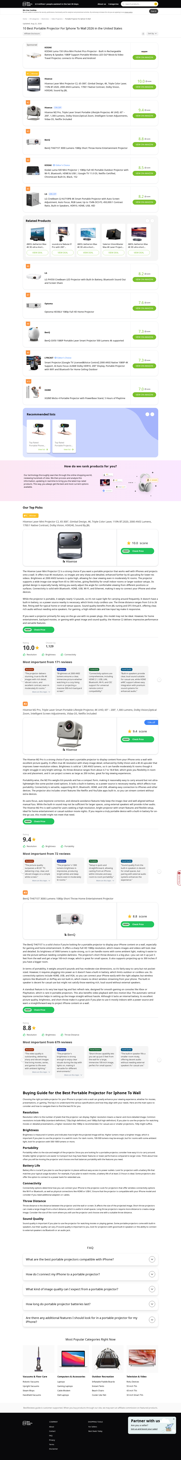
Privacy (52, 1440)
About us (102, 4)
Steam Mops (28, 1390)
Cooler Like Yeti (99, 1395)
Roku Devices (133, 1381)
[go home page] (28, 4)
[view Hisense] (33, 84)
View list (41, 449)
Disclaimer (53, 1449)
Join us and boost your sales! (144, 1429)
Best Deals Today (95, 1431)
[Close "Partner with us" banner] (174, 1419)
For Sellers (92, 1427)
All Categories (34, 19)
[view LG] (33, 199)
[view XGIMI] (33, 392)
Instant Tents (98, 1386)
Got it (153, 11)
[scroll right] (159, 680)
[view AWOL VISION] (37, 234)
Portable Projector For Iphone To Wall (78, 19)
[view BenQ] (33, 141)
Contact (52, 1431)
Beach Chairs (98, 1390)
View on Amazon (144, 57)
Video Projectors (57, 19)
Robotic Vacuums (31, 1381)
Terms (51, 1444)
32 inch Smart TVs (135, 1395)
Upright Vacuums (31, 1386)
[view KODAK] (33, 55)
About (51, 1427)
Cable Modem (63, 1390)
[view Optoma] (33, 305)
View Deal (37, 252)
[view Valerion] (113, 234)
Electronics (45, 19)
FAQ (50, 1435)
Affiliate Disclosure (32, 33)
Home (25, 19)
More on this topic (39, 692)
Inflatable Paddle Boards (103, 1381)
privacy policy (128, 12)
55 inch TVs (132, 1386)
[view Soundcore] (62, 234)
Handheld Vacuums (32, 1395)
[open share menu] (143, 33)
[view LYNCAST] (33, 363)
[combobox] (139, 3)
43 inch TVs (132, 1390)
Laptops (61, 1381)
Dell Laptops (63, 1395)
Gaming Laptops (65, 1386)
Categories (113, 4)
